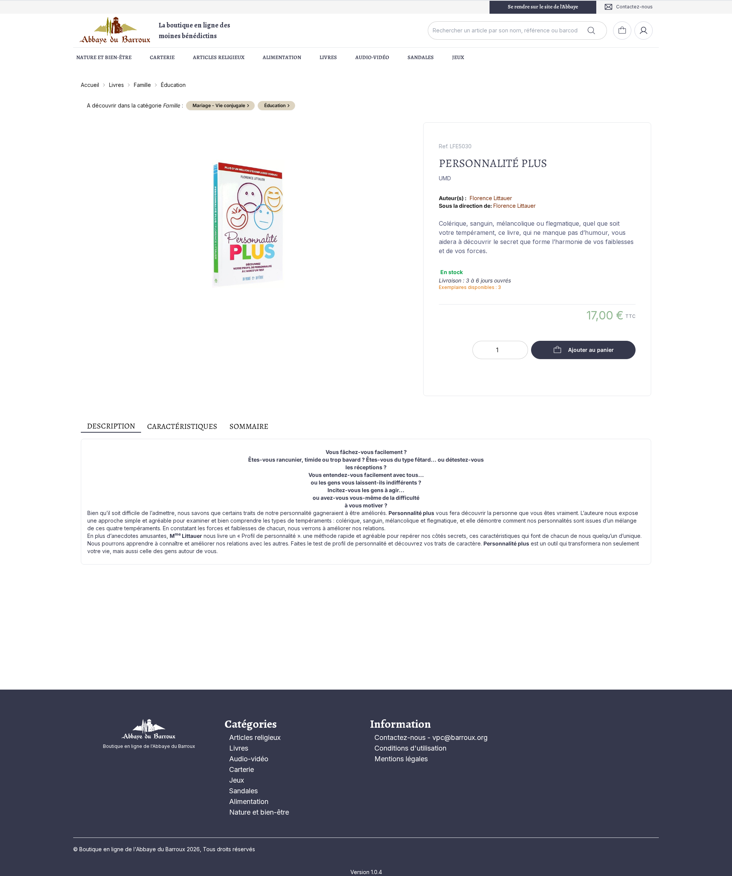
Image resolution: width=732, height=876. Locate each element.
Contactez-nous (399, 737)
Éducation (173, 85)
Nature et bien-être (104, 57)
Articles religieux (218, 57)
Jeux (458, 57)
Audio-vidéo (372, 57)
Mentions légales (401, 759)
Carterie (162, 57)
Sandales (421, 57)
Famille (142, 85)
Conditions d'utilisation (410, 748)
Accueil (90, 85)
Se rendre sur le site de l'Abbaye (543, 6)
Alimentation (282, 57)
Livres (328, 57)
